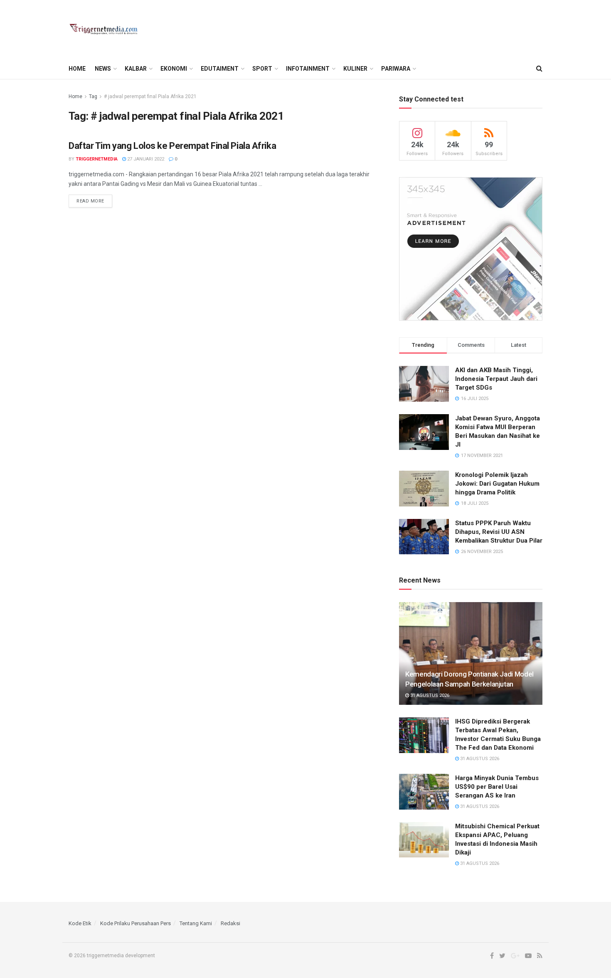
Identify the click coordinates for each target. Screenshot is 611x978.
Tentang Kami (196, 923)
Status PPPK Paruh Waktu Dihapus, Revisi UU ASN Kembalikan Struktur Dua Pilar (498, 531)
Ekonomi (173, 68)
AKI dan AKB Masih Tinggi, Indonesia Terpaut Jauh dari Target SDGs (496, 378)
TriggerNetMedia (97, 159)
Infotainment (308, 68)
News (103, 68)
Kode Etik (80, 923)
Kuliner (355, 68)
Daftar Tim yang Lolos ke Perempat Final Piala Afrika (172, 146)
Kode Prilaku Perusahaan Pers (135, 923)
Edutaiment (220, 68)
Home (77, 68)
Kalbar (136, 68)
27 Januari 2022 (145, 159)
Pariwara (395, 68)
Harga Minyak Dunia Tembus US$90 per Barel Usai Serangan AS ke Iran (497, 786)
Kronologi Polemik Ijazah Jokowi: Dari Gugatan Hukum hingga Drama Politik (497, 483)
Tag (93, 96)
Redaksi (230, 923)
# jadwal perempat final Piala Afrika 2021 (150, 96)
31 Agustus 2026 (429, 695)
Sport (262, 68)
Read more (90, 201)
